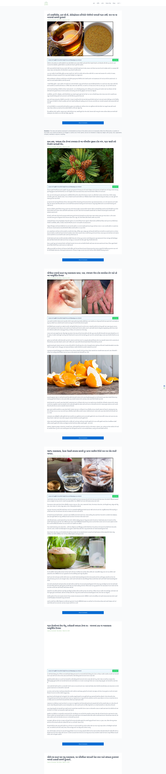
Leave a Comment (51, 20)
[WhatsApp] (164, 388)
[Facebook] (164, 386)
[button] (120, 3)
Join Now (115, 60)
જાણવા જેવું (108, 3)
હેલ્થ (102, 3)
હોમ (94, 3)
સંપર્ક (118, 3)
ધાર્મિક (98, 3)
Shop (114, 3)
